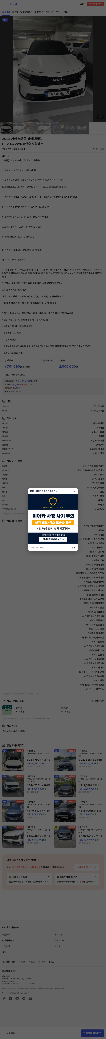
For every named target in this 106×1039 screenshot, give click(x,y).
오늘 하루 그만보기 (38, 547)
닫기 (73, 547)
